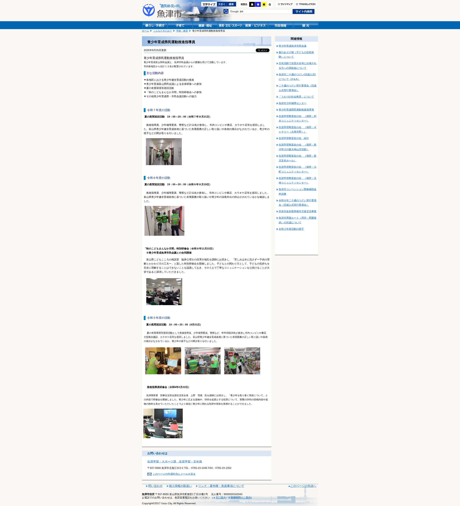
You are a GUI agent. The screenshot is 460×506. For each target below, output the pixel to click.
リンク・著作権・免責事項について (221, 485)
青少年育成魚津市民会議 (292, 45)
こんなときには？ (162, 30)
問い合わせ (155, 485)
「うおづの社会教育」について (296, 96)
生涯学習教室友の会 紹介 (294, 138)
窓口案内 (221, 497)
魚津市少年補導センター (292, 103)
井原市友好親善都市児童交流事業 (297, 211)
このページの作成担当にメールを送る (174, 473)
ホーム (145, 30)
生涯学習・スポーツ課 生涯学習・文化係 (174, 461)
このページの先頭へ (303, 485)
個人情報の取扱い (180, 485)
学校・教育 (182, 30)
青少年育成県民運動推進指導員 (296, 109)
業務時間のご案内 (241, 497)
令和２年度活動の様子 (291, 228)
